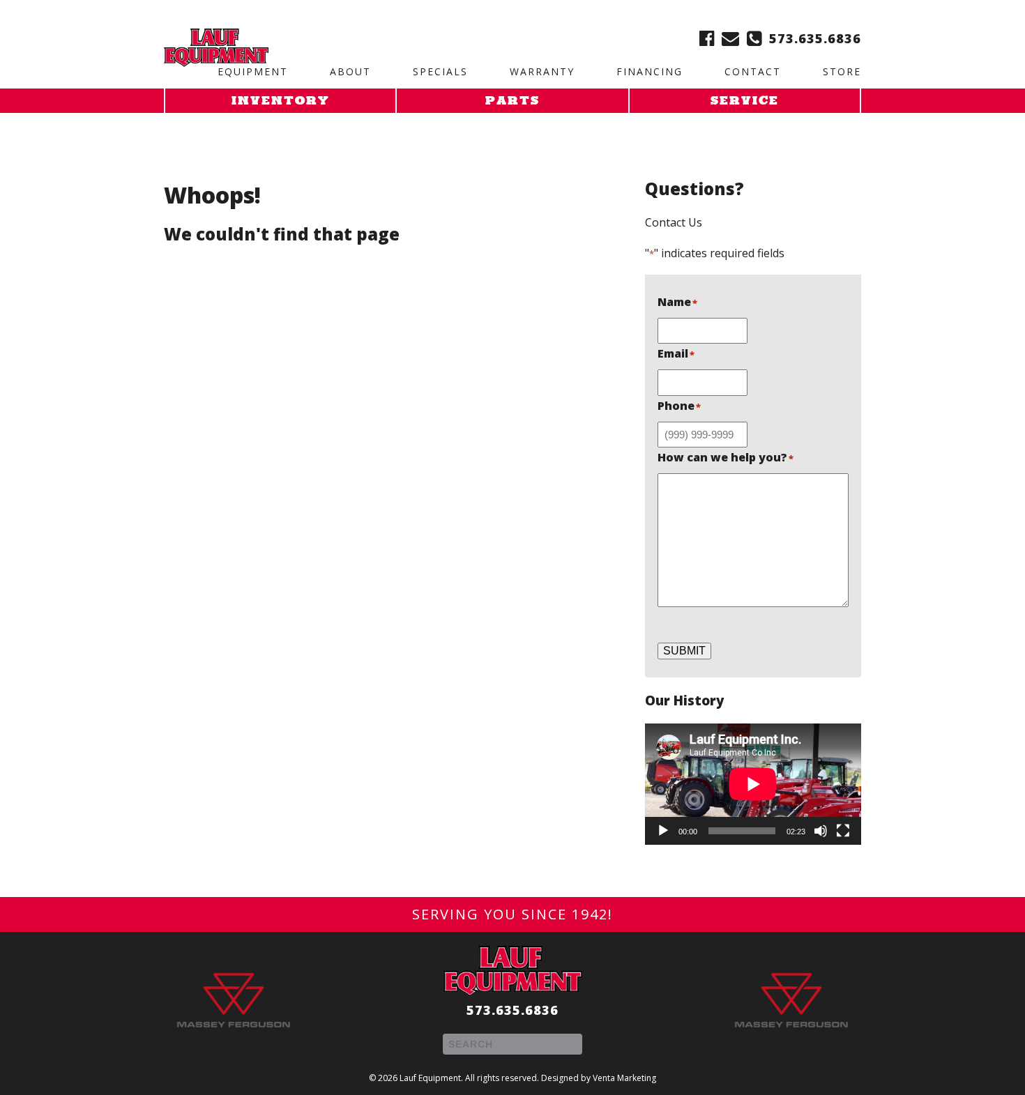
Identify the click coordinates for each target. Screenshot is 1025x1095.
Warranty (542, 71)
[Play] (663, 831)
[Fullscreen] (843, 831)
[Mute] (821, 831)
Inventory (280, 101)
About (350, 71)
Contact (752, 71)
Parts (512, 101)
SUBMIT (684, 651)
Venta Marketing (624, 1078)
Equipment (253, 71)
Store (842, 71)
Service (745, 101)
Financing (649, 71)
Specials (440, 71)
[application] (753, 784)
